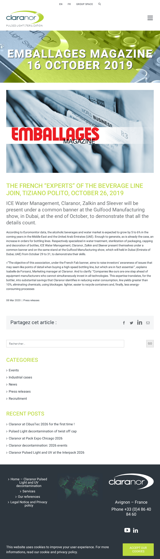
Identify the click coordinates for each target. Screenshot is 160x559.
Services (28, 491)
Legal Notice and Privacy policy (28, 503)
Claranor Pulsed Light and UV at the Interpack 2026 (46, 452)
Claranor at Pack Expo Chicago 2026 (35, 438)
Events (14, 370)
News (13, 384)
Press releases (31, 300)
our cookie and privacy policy (55, 552)
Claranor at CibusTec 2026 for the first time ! (42, 424)
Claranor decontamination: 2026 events (38, 445)
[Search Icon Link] (100, 4)
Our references (29, 496)
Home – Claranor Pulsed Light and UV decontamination (29, 483)
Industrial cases (20, 377)
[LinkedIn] (135, 530)
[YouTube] (127, 530)
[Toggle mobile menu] (151, 18)
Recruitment (18, 398)
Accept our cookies (138, 550)
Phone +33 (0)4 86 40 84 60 (131, 511)
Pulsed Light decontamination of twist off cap (43, 431)
